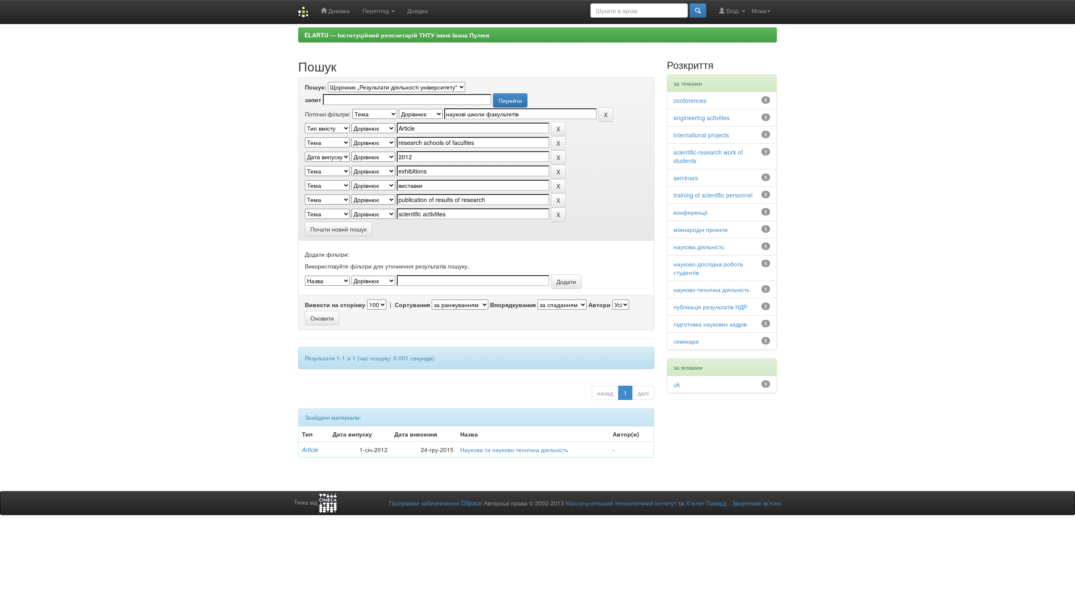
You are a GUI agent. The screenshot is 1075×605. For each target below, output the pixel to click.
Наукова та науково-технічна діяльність (514, 449)
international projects (701, 135)
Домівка (338, 10)
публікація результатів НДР (710, 306)
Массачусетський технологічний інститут (621, 503)
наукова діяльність (699, 246)
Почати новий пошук (338, 229)
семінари (686, 341)
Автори (599, 304)
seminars (686, 178)
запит (313, 99)
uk (677, 384)
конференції (691, 212)
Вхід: (733, 10)
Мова (759, 10)
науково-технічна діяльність (712, 289)
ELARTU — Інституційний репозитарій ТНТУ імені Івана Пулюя (396, 35)
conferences (690, 100)
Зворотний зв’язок (756, 503)
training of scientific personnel (713, 195)
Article (310, 449)
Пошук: (315, 87)
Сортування (412, 304)
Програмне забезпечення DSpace (435, 503)
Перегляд (376, 10)
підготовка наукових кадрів (710, 324)
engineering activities (701, 117)
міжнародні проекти (701, 229)
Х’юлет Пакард (706, 503)
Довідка (417, 10)
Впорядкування (513, 304)
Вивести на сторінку (335, 304)
